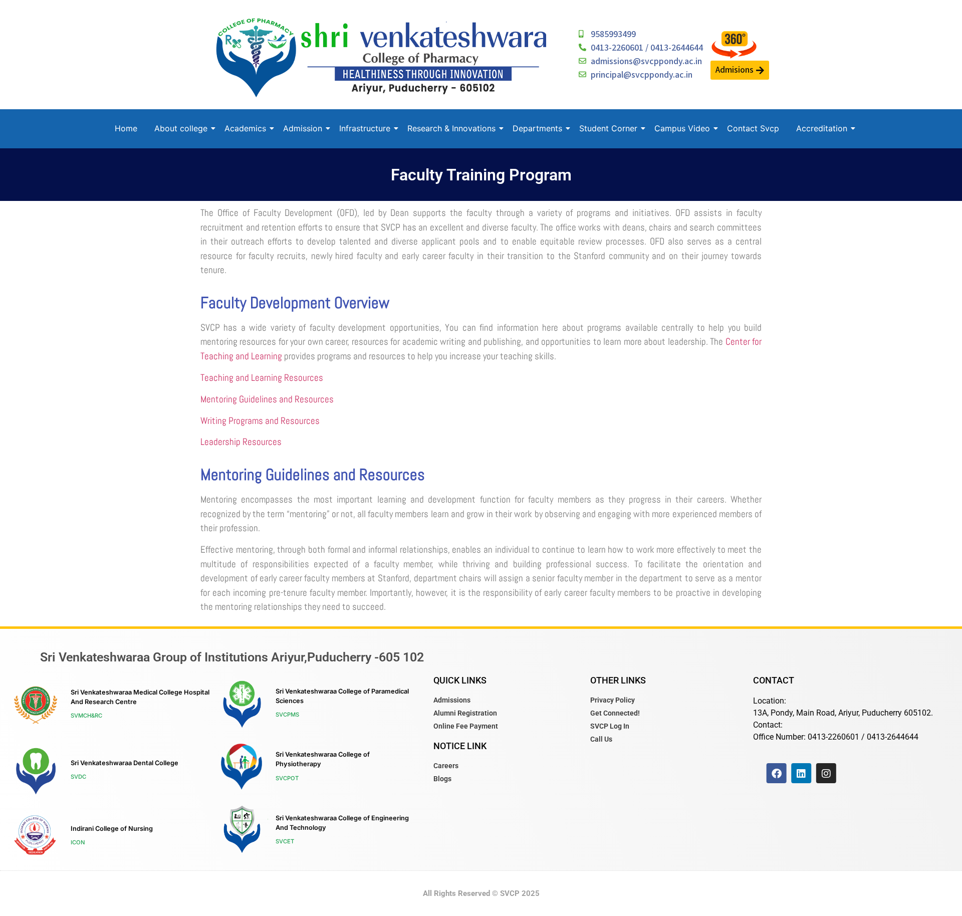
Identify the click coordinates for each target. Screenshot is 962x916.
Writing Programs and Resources (260, 420)
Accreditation (821, 128)
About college (180, 128)
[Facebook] (777, 773)
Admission (302, 128)
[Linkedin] (801, 773)
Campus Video (682, 128)
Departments (537, 128)
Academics (245, 128)
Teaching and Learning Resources (261, 377)
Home (126, 128)
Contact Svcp (753, 128)
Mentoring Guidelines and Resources (267, 399)
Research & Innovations (451, 128)
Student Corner (608, 128)
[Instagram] (826, 773)
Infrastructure (364, 128)
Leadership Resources (241, 441)
